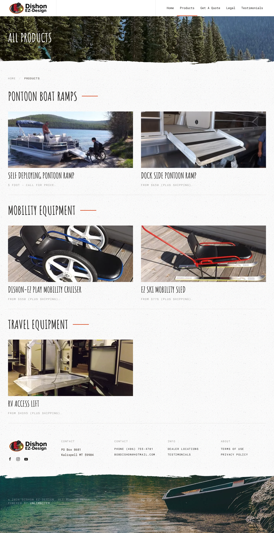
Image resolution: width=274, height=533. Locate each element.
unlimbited (40, 503)
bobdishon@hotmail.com (134, 454)
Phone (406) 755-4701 (133, 449)
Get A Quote (210, 8)
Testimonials (252, 8)
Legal (230, 8)
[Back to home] (28, 8)
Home (170, 8)
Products (187, 8)
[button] (157, 501)
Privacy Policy (234, 454)
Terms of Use (232, 449)
